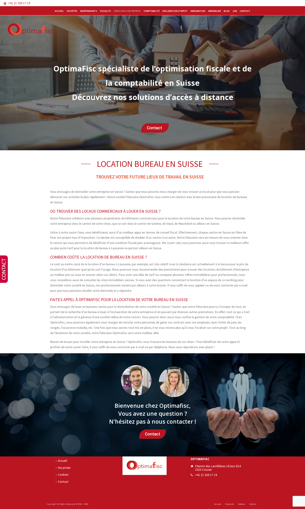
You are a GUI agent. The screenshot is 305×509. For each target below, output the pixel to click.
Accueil (59, 11)
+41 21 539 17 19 (19, 3)
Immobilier (214, 11)
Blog (227, 11)
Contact (245, 11)
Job (234, 11)
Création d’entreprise (127, 11)
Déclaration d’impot (175, 11)
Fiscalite (105, 11)
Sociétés (72, 11)
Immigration (197, 11)
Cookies (63, 474)
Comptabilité (151, 11)
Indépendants (88, 11)
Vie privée (64, 468)
